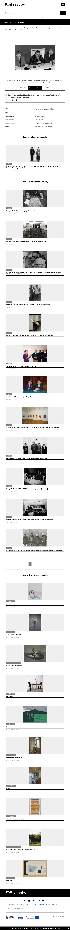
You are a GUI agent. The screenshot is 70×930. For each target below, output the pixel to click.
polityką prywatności (54, 928)
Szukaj (62, 13)
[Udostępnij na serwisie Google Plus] (13, 100)
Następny (48, 87)
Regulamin (54, 904)
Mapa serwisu (20, 904)
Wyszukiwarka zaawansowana (35, 17)
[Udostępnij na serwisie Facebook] (16, 100)
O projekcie (33, 904)
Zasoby (26, 28)
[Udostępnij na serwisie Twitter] (15, 100)
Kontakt (9, 908)
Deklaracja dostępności (44, 904)
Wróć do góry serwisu (19, 908)
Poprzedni (22, 87)
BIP (27, 904)
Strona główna (16, 28)
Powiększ (35, 87)
